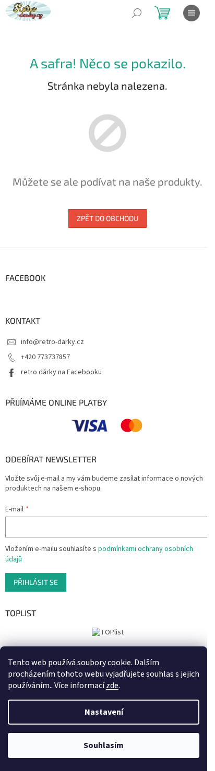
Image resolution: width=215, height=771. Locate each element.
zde (112, 685)
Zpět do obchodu (107, 218)
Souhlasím (103, 745)
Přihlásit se (36, 582)
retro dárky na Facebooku (61, 372)
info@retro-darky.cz (52, 342)
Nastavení (104, 712)
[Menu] (191, 13)
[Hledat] (136, 13)
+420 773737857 (45, 357)
